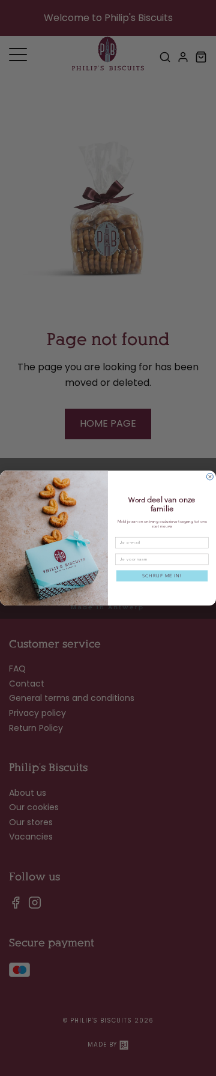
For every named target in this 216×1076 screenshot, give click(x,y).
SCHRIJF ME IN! (162, 576)
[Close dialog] (209, 476)
